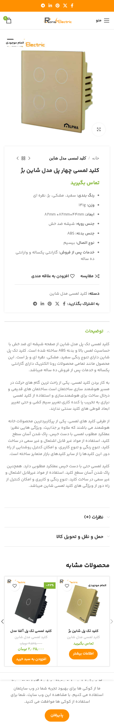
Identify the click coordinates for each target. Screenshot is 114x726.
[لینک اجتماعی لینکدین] (50, 6)
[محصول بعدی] (17, 158)
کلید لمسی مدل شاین (67, 158)
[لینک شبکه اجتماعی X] (65, 6)
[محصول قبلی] (29, 158)
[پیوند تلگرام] (43, 6)
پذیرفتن (57, 715)
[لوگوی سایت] (57, 20)
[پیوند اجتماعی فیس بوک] (72, 6)
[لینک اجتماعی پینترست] (57, 6)
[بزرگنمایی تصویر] (98, 129)
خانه (95, 158)
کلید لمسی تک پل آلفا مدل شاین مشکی (31, 633)
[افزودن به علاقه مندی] (67, 586)
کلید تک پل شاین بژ (83, 631)
